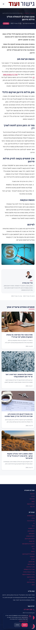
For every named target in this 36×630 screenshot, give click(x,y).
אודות (33, 496)
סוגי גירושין (32, 562)
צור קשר (32, 506)
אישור (24, 625)
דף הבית (33, 13)
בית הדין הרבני (31, 521)
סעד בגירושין (31, 564)
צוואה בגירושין (31, 582)
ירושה (33, 546)
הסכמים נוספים (30, 536)
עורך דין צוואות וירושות (28, 574)
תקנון (33, 501)
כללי (33, 549)
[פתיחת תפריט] (3, 4)
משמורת (32, 557)
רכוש (33, 585)
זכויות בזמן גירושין (30, 539)
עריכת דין (26, 13)
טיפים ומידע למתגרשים (28, 544)
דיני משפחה (31, 528)
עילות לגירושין (31, 577)
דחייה (17, 625)
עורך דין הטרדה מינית (29, 572)
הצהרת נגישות (31, 504)
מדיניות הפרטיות (23, 621)
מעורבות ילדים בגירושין (28, 554)
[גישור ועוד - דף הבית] (21, 4)
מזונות (33, 551)
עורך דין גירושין (30, 567)
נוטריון (33, 559)
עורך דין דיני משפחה (29, 569)
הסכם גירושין (31, 531)
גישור (33, 526)
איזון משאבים (31, 516)
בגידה (33, 518)
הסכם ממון (32, 534)
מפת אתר (32, 499)
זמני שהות (32, 541)
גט (34, 523)
